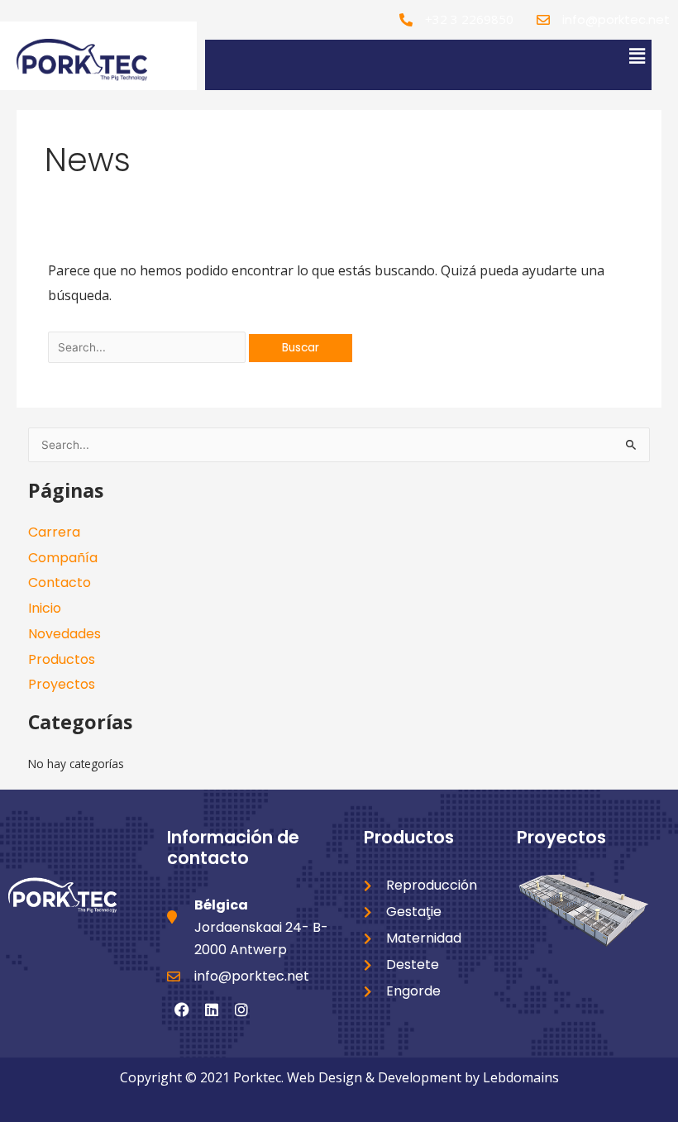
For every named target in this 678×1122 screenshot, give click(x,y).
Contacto (59, 582)
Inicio (44, 608)
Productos (61, 659)
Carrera (54, 532)
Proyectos (61, 684)
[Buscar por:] (148, 346)
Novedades (64, 633)
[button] (637, 55)
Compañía (63, 557)
